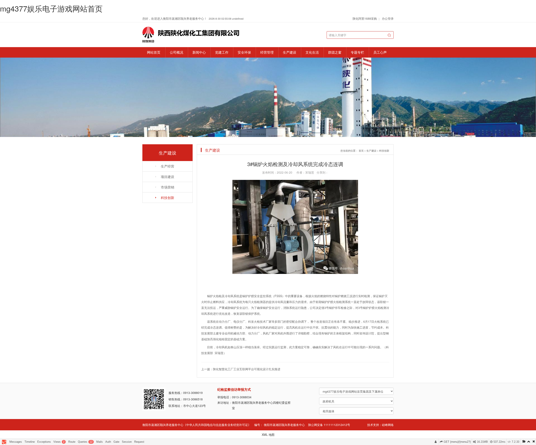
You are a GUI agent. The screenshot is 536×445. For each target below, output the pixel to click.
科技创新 (167, 197)
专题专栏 (357, 52)
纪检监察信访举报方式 (234, 389)
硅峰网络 (388, 425)
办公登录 (388, 18)
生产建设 (289, 52)
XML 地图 (268, 434)
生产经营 (167, 166)
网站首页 (153, 52)
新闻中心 (199, 52)
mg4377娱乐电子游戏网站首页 (51, 8)
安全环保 (244, 52)
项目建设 (167, 176)
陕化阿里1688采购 (365, 18)
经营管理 (267, 52)
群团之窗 (334, 52)
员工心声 (380, 52)
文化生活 (312, 52)
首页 (361, 150)
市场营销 (167, 187)
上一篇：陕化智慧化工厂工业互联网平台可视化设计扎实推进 (240, 369)
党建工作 (221, 52)
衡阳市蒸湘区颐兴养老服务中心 (284, 425)
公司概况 (176, 52)
